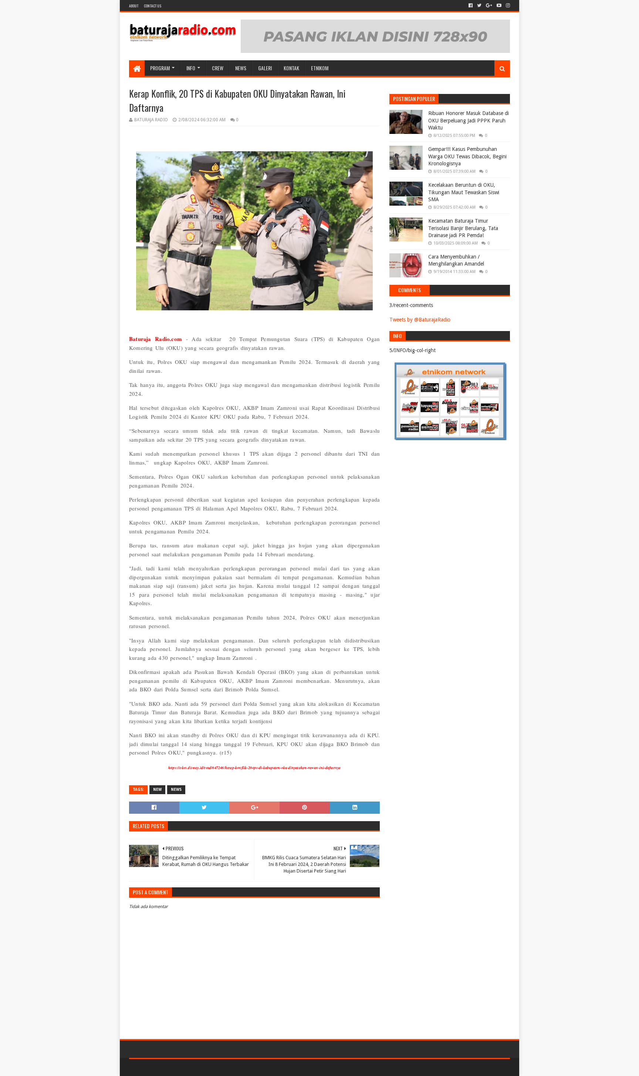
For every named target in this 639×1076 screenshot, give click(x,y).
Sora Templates (170, 1067)
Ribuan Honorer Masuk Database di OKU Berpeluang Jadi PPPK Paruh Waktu (468, 120)
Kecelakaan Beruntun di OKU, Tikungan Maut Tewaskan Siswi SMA (463, 192)
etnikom (319, 68)
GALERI (265, 68)
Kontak (291, 68)
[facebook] (470, 5)
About (133, 6)
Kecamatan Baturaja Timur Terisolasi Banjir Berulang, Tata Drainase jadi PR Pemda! (463, 228)
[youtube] (499, 5)
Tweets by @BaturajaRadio (419, 320)
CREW (217, 68)
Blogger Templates (212, 1067)
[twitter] (479, 5)
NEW (157, 789)
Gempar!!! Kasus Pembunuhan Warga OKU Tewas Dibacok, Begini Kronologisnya (467, 156)
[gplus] (489, 5)
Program (160, 68)
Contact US (152, 6)
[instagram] (507, 5)
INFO (190, 68)
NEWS (240, 68)
